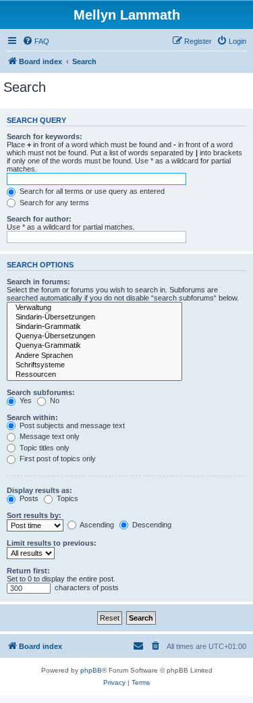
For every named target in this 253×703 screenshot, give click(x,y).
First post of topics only (57, 458)
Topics (66, 498)
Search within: (32, 417)
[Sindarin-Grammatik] (94, 327)
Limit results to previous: (51, 543)
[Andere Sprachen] (94, 356)
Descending (150, 525)
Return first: (28, 571)
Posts (28, 498)
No (53, 400)
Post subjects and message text (71, 425)
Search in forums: (38, 282)
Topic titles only (43, 448)
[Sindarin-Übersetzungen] (94, 317)
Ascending (96, 525)
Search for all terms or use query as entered (91, 191)
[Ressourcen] (94, 375)
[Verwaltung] (94, 308)
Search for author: (39, 219)
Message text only (49, 436)
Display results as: (39, 490)
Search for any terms (53, 203)
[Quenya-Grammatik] (94, 345)
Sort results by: (34, 515)
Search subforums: (41, 392)
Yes (25, 400)
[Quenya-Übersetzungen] (94, 336)
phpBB (91, 670)
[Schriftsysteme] (94, 365)
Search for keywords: (44, 136)
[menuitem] (35, 41)
